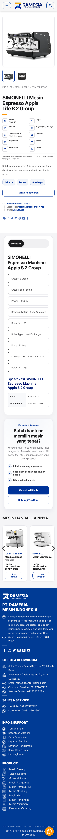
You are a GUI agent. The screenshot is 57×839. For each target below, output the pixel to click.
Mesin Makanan (18, 778)
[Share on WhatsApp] (4, 218)
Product (7, 87)
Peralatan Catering (20, 808)
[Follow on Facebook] (4, 650)
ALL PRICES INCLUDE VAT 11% (39, 826)
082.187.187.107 (28, 706)
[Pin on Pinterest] (20, 218)
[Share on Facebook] (8, 218)
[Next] (48, 41)
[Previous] (8, 41)
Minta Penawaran (29, 192)
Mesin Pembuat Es (19, 786)
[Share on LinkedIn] (23, 218)
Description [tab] (16, 243)
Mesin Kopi (21, 87)
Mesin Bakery (16, 769)
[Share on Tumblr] (27, 218)
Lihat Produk (14, 575)
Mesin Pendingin (18, 799)
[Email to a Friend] (16, 218)
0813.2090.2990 (31, 710)
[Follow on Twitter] (14, 650)
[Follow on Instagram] (9, 650)
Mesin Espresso (38, 87)
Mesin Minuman (18, 804)
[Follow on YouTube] (28, 650)
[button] (7, 5)
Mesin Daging (17, 773)
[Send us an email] (19, 650)
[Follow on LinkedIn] (23, 650)
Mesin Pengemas (18, 782)
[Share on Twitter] (12, 218)
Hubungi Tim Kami (28, 500)
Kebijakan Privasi (12, 826)
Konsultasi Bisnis (28, 490)
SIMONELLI (18, 209)
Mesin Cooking (17, 791)
